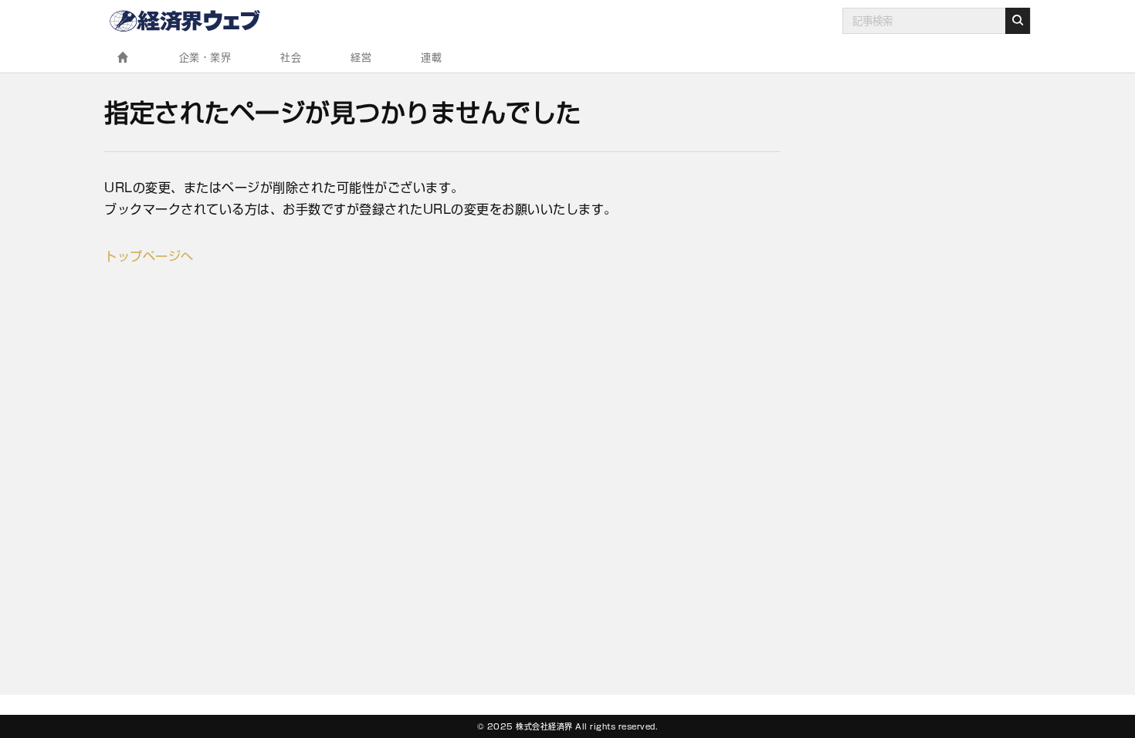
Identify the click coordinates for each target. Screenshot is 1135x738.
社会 (290, 57)
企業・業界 (205, 57)
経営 (361, 57)
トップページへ (149, 256)
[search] (1017, 21)
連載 (431, 57)
